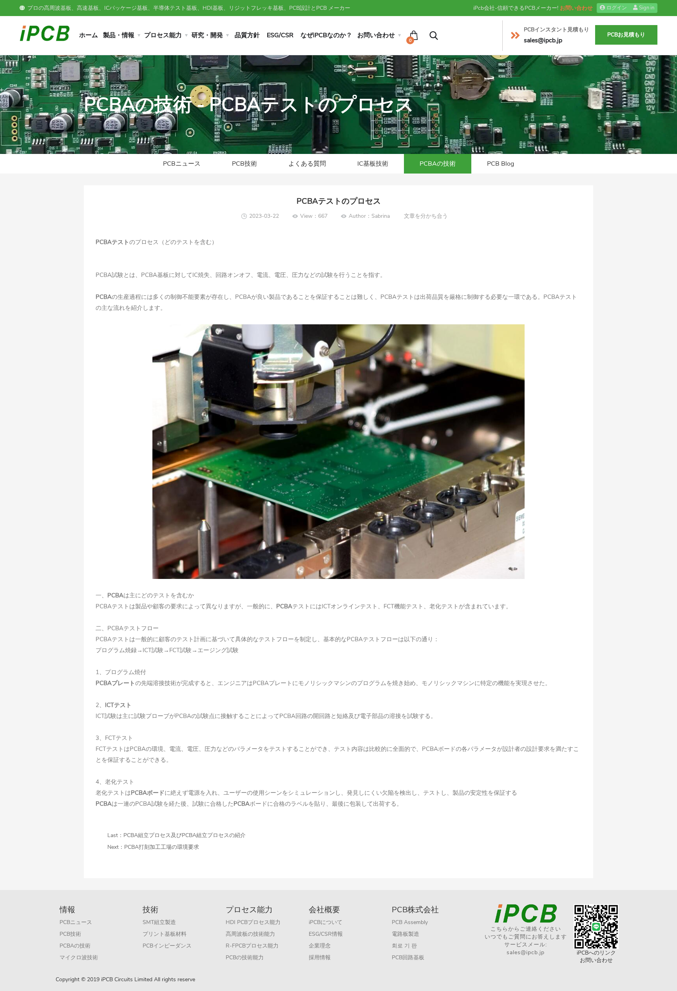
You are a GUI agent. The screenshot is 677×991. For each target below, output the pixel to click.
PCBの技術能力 (245, 957)
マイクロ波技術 (79, 957)
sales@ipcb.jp (526, 952)
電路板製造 (405, 934)
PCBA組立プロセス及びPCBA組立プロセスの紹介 (184, 835)
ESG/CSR (280, 35)
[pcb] (45, 32)
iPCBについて (325, 922)
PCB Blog (500, 163)
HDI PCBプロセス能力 (253, 922)
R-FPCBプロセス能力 (252, 945)
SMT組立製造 (159, 922)
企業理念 (320, 945)
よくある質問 (307, 163)
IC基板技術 (372, 163)
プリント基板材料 (164, 934)
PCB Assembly (410, 922)
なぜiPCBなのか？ (326, 35)
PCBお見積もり (626, 34)
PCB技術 (244, 163)
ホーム (88, 35)
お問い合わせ (576, 8)
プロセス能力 (163, 35)
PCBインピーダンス (167, 945)
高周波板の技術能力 (250, 934)
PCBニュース (182, 163)
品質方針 (247, 35)
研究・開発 (207, 35)
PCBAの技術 (438, 163)
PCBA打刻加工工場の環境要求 (161, 847)
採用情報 (320, 957)
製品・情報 (118, 35)
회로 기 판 (404, 945)
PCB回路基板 (408, 957)
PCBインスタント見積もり (556, 29)
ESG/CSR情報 (326, 934)
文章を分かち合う (426, 216)
